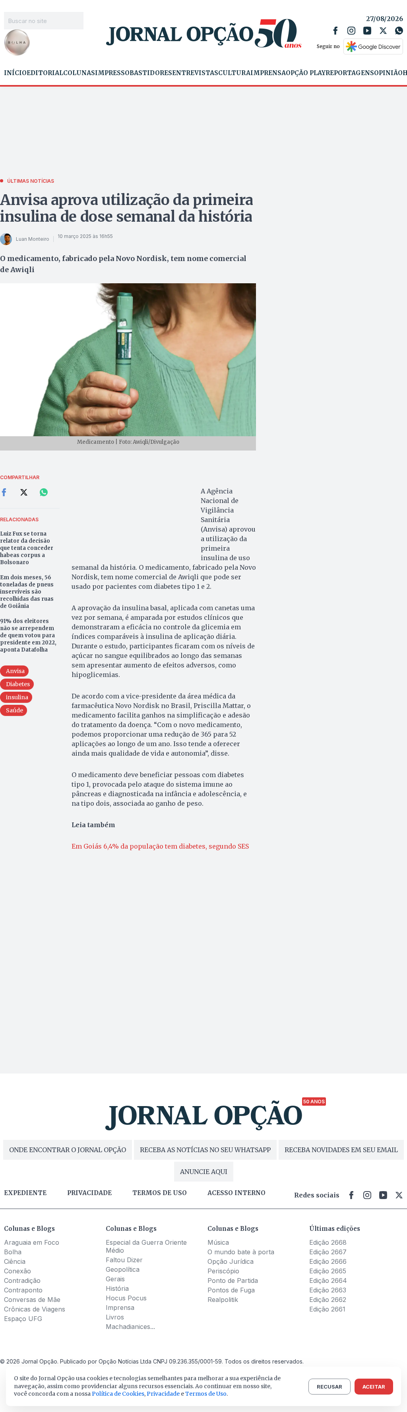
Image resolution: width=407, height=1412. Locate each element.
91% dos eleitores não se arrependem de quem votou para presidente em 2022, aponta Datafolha (28, 635)
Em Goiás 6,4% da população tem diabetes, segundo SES (160, 846)
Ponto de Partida (232, 1280)
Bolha (12, 1252)
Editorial (45, 73)
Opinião (388, 73)
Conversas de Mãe (32, 1300)
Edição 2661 (327, 1309)
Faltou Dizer (124, 1260)
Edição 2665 (327, 1271)
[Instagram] (351, 31)
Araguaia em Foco (31, 1242)
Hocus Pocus (126, 1298)
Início (15, 73)
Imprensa (268, 73)
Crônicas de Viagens (34, 1309)
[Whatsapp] (399, 31)
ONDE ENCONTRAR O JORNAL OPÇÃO (67, 1150)
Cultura (234, 73)
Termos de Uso (206, 1393)
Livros (115, 1317)
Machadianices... (130, 1327)
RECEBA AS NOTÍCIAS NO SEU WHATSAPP (205, 1150)
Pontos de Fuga (231, 1290)
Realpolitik (222, 1300)
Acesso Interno (236, 1193)
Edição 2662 (327, 1300)
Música (218, 1242)
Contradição (22, 1280)
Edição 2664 (328, 1280)
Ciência (14, 1261)
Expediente (25, 1193)
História (117, 1288)
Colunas (79, 73)
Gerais (115, 1279)
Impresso (112, 73)
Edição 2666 (328, 1261)
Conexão (17, 1271)
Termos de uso (159, 1193)
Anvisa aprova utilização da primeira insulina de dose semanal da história (126, 208)
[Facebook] (335, 31)
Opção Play (306, 73)
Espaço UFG (23, 1319)
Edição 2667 (328, 1252)
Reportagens (350, 73)
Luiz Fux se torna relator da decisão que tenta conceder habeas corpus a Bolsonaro (26, 548)
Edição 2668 (328, 1242)
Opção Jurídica (230, 1261)
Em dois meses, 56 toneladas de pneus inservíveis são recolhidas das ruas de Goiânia (27, 591)
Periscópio (223, 1271)
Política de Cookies (118, 1393)
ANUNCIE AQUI (203, 1172)
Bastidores (151, 73)
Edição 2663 (327, 1290)
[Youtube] (367, 31)
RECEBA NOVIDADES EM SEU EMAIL (341, 1150)
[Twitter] (383, 31)
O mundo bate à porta (240, 1252)
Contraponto (23, 1290)
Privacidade (89, 1193)
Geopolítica (123, 1269)
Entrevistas (195, 73)
